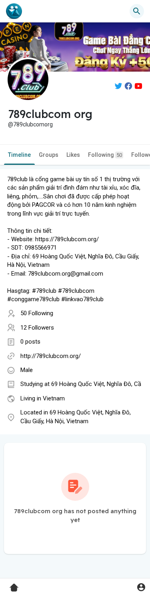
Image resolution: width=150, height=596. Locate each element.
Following (105, 155)
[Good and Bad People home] (14, 11)
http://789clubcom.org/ (50, 356)
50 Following (36, 313)
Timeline (19, 155)
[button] (141, 587)
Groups (48, 155)
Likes (73, 155)
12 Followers (37, 327)
